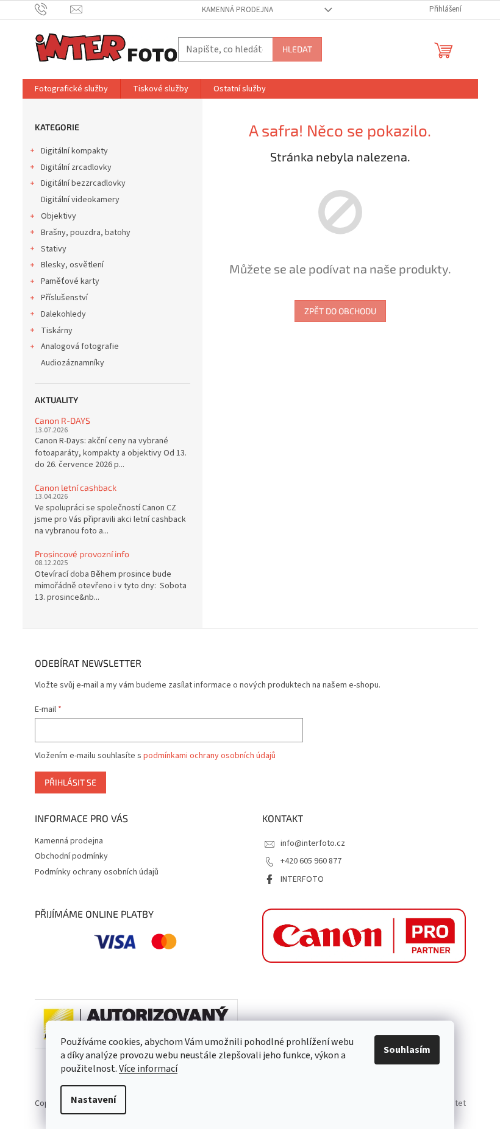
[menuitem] (71, 89)
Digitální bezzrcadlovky (83, 183)
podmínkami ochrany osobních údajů (209, 756)
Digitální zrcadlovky (76, 167)
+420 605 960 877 (310, 861)
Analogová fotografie (80, 346)
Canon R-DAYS (62, 420)
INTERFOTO (302, 879)
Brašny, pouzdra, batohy (85, 233)
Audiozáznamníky (72, 363)
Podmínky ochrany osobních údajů (97, 872)
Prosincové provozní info (82, 553)
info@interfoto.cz (312, 843)
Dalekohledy (63, 314)
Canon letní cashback (75, 487)
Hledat (297, 49)
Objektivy (58, 216)
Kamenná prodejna (237, 9)
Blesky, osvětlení (72, 265)
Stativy (53, 249)
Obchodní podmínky (71, 856)
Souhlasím (407, 1050)
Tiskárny (57, 331)
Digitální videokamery (80, 200)
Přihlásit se (70, 782)
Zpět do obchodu (340, 311)
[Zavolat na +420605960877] (53, 9)
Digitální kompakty (74, 151)
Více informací (148, 1068)
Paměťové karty (70, 281)
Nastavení (93, 1099)
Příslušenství (64, 298)
